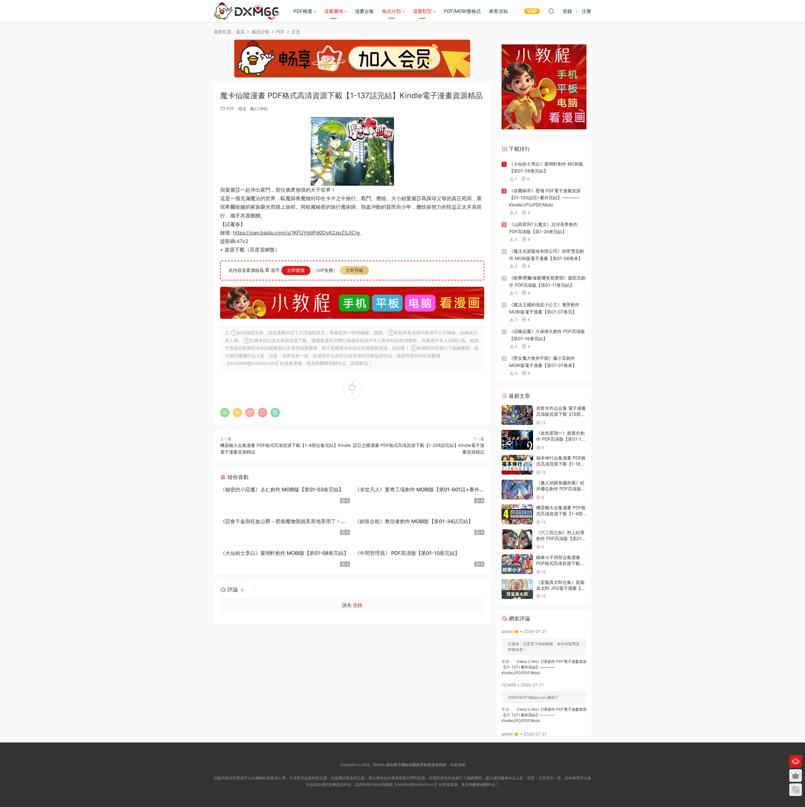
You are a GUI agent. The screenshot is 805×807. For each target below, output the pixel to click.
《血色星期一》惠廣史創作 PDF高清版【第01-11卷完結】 (560, 439)
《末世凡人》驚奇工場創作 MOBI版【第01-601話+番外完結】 (419, 490)
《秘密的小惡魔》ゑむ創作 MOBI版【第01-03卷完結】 (282, 489)
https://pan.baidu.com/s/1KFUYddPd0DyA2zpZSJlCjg (297, 232)
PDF (230, 108)
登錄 (357, 605)
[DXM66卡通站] (247, 11)
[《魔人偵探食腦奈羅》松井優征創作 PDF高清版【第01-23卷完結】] (517, 489)
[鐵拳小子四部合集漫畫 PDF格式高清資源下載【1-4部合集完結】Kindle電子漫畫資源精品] (517, 564)
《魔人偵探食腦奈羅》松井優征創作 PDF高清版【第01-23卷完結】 (560, 489)
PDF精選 (302, 11)
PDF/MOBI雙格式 (462, 11)
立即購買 (296, 270)
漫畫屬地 (333, 11)
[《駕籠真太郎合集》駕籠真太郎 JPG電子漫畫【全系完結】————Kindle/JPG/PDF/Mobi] (517, 589)
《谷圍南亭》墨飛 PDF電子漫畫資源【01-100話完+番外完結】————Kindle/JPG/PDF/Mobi (544, 197)
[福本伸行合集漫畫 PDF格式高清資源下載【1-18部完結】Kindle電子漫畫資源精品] (517, 465)
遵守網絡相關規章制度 (412, 764)
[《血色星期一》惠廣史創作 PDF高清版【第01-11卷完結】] (517, 440)
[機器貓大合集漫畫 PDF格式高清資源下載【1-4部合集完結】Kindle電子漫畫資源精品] (517, 514)
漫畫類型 (422, 11)
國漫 (242, 108)
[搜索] (551, 11)
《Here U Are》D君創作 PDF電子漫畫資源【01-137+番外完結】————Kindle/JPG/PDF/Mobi (544, 667)
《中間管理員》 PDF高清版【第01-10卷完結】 (407, 553)
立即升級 (354, 270)
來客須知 (498, 11)
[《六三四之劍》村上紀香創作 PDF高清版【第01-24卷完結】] (517, 539)
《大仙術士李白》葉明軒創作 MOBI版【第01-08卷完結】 (284, 553)
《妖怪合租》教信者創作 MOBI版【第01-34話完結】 (414, 521)
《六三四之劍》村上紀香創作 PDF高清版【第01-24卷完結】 (560, 538)
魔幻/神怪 (259, 108)
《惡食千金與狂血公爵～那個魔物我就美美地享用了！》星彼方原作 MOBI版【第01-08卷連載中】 (283, 522)
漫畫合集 (364, 11)
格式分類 (391, 11)
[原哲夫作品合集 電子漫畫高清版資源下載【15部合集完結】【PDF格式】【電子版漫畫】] (517, 415)
